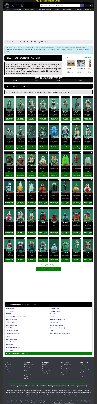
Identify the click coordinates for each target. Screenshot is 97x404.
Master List (8, 364)
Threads (82, 373)
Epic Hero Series (28, 375)
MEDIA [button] (37, 80)
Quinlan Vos (9, 350)
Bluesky (82, 364)
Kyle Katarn (9, 344)
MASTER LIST (67, 9)
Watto (52, 330)
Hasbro (20, 42)
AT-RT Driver (10, 314)
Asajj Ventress (10, 308)
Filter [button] (15, 80)
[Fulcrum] (91, 2)
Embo (8, 336)
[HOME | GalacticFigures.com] (14, 5)
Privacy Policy (58, 403)
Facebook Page (85, 369)
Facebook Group (85, 367)
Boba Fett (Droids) (11, 319)
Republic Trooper (55, 311)
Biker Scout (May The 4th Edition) (16, 316)
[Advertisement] (48, 25)
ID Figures (8, 367)
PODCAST (88, 9)
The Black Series (28, 364)
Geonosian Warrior (11, 339)
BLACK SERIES (29, 9)
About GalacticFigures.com (73, 395)
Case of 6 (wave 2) (11, 325)
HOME (8, 42)
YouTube (82, 377)
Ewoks (44, 367)
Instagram (83, 371)
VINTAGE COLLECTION (44, 9)
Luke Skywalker (47, 369)
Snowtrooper (54, 322)
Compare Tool (9, 369)
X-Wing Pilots (46, 371)
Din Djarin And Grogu (12, 333)
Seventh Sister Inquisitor (57, 319)
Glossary (7, 371)
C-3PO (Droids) (10, 322)
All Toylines (26, 379)
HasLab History (65, 369)
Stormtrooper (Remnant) (57, 328)
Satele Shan (53, 314)
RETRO (57, 9)
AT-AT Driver (10, 311)
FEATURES (78, 9)
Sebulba (52, 316)
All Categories (46, 373)
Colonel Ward (10, 328)
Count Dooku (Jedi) (12, 330)
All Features (64, 375)
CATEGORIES (17, 9)
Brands (14, 42)
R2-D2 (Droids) (54, 308)
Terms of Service (69, 403)
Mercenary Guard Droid (13, 347)
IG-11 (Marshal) (11, 342)
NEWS (7, 9)
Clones (44, 364)
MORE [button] (59, 80)
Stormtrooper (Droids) (56, 325)
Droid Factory (27, 377)
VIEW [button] (80, 80)
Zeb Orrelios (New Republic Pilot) (60, 333)
